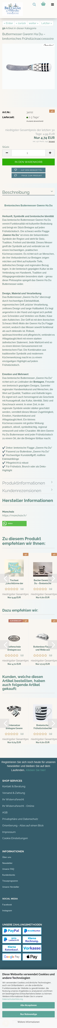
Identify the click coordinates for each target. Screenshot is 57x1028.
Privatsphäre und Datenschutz (20, 818)
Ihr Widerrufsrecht (13, 799)
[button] (14, 523)
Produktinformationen (23, 483)
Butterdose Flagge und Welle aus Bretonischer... (42, 648)
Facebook (7, 904)
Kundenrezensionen (21, 490)
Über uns (6, 857)
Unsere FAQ (8, 869)
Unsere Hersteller (10, 887)
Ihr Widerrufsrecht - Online (18, 805)
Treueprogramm (10, 881)
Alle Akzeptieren (28, 1005)
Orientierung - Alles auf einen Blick (23, 825)
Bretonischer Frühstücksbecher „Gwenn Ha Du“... (43, 727)
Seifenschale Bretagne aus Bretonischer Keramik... (14, 648)
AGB (4, 812)
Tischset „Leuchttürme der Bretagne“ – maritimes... (14, 582)
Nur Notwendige (28, 1014)
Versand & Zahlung (13, 792)
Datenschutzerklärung (12, 999)
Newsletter (7, 863)
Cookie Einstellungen (15, 838)
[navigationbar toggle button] (52, 4)
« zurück (21, 23)
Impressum (9, 831)
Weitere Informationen (28, 1022)
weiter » (33, 23)
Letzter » (46, 23)
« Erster (8, 23)
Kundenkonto (8, 875)
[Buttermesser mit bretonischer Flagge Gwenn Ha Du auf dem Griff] (28, 66)
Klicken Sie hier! (36, 770)
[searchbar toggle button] (34, 4)
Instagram (7, 910)
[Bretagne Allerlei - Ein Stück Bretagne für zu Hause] (11, 9)
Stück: (5, 146)
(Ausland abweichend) (34, 121)
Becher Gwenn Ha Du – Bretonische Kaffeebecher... (43, 582)
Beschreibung (15, 192)
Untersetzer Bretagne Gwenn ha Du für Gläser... (14, 727)
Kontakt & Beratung (13, 786)
